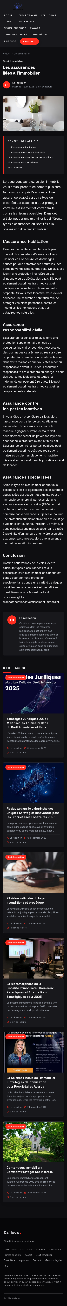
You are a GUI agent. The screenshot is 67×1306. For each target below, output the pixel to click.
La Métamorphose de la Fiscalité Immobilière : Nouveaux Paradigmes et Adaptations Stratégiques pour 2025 (30, 990)
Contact (29, 41)
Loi (43, 15)
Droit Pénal (39, 34)
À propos (10, 41)
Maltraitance (28, 21)
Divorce (9, 21)
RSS (6, 1265)
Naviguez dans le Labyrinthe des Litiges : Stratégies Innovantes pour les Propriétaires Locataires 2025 (33, 813)
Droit (53, 15)
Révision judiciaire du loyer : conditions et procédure (26, 900)
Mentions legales (53, 1260)
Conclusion (17, 167)
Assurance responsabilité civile (28, 152)
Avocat (35, 28)
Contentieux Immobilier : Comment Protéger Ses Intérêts (30, 1170)
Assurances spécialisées (24, 162)
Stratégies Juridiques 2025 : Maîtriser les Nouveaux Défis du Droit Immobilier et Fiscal (27, 723)
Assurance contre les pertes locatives (32, 157)
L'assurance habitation (23, 147)
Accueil (9, 15)
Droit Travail (28, 15)
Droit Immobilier (15, 34)
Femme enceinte (15, 28)
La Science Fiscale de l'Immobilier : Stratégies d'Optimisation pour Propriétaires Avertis (31, 1082)
